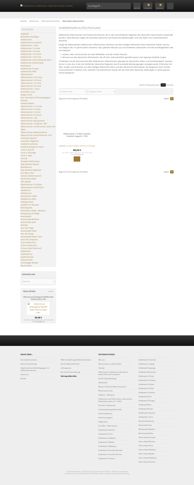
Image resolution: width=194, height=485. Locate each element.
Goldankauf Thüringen (147, 401)
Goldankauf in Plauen (146, 384)
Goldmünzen (26, 39)
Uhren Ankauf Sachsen (147, 462)
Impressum (24, 374)
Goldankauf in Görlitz (146, 388)
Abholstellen (102, 382)
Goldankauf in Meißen (106, 442)
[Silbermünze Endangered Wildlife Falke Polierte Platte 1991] (38, 312)
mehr (51, 291)
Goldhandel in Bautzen (147, 413)
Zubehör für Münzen (29, 205)
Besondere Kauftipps (29, 36)
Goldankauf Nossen (146, 409)
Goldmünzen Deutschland (32, 63)
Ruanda (23, 100)
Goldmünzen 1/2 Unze (30, 48)
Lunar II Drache (27, 149)
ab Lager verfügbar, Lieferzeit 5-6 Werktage (80, 146)
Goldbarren (25, 190)
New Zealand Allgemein (30, 170)
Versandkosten (78, 154)
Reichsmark (25, 65)
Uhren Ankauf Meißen (147, 454)
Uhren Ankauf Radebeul (147, 450)
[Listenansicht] (172, 91)
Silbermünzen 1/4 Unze (30, 80)
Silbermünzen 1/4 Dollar (31, 184)
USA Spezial (25, 181)
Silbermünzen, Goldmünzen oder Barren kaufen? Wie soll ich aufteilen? (113, 373)
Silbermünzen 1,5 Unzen (31, 106)
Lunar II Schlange (28, 152)
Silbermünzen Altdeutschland (33, 132)
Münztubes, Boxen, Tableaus (33, 210)
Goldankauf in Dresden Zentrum (110, 454)
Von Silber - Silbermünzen (107, 426)
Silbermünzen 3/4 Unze (30, 86)
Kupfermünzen (27, 257)
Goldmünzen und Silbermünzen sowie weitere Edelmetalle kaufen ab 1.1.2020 (115, 400)
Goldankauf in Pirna (105, 434)
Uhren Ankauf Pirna (146, 445)
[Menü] (170, 6)
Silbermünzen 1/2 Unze (30, 83)
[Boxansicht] (170, 91)
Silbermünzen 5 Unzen (30, 112)
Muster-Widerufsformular (70, 364)
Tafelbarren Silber (28, 199)
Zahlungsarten (66, 368)
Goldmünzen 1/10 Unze (30, 54)
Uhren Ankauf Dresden (147, 437)
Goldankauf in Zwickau (147, 392)
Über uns (101, 360)
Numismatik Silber (28, 231)
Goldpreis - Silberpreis (106, 395)
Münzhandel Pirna (145, 425)
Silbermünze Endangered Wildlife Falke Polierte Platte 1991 (38, 298)
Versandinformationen (28, 360)
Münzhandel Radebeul (147, 429)
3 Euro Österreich (28, 242)
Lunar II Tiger (26, 155)
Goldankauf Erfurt (145, 396)
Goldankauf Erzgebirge (147, 368)
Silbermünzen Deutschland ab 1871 (36, 135)
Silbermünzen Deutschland (32, 120)
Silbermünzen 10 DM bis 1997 (33, 123)
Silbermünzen (26, 74)
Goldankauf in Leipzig (146, 364)
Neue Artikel (25, 265)
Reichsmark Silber (28, 178)
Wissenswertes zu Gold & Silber (110, 364)
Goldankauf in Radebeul (107, 438)
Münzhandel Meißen (146, 433)
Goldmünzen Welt (28, 71)
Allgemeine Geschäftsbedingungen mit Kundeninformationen (34, 369)
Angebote (24, 34)
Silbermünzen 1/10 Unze (31, 77)
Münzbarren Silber (28, 196)
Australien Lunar (27, 91)
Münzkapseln (26, 207)
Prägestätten (103, 422)
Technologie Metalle (29, 262)
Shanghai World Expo (29, 161)
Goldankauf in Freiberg (147, 380)
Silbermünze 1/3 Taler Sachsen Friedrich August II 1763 (77, 135)
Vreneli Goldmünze (105, 413)
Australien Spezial (28, 138)
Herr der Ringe (27, 228)
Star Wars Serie (27, 173)
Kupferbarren (26, 254)
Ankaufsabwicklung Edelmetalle (110, 409)
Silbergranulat (26, 202)
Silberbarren (26, 193)
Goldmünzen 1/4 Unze (30, 51)
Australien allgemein (29, 141)
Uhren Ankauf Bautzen (147, 441)
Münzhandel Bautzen (146, 421)
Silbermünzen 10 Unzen (31, 115)
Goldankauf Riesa (145, 405)
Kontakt (23, 378)
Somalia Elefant (27, 103)
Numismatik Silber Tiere (31, 236)
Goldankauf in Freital (146, 376)
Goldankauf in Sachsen (106, 458)
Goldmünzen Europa (29, 68)
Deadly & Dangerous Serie (32, 147)
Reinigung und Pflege (29, 213)
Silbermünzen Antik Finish (32, 187)
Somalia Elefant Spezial (30, 176)
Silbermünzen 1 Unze (29, 89)
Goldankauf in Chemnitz (147, 360)
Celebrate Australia (28, 144)
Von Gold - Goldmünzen (107, 405)
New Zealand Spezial (29, 164)
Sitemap (101, 368)
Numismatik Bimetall (29, 219)
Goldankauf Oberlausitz (147, 372)
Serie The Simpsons (29, 239)
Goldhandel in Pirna (146, 417)
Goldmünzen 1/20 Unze (30, 57)
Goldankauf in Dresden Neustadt (110, 450)
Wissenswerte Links (105, 391)
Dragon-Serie (26, 94)
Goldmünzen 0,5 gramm (31, 42)
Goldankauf (25, 251)
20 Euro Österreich (28, 245)
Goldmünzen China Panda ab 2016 (35, 60)
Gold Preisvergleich (105, 418)
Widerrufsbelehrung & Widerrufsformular (76, 360)
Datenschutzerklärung (28, 364)
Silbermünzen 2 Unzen (30, 109)
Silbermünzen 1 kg (28, 118)
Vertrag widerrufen (69, 376)
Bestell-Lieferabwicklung (107, 378)
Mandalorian (26, 167)
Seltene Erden (26, 260)
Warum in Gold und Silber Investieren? (112, 387)
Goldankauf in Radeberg (107, 446)
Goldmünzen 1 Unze (29, 45)
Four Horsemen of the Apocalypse (35, 97)
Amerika (24, 225)
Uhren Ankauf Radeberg (147, 458)
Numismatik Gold (28, 222)
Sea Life (23, 158)
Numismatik (25, 216)
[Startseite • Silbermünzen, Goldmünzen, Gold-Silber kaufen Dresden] (49, 5)
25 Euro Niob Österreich (31, 248)
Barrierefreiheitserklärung (70, 372)
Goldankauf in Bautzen (106, 430)
